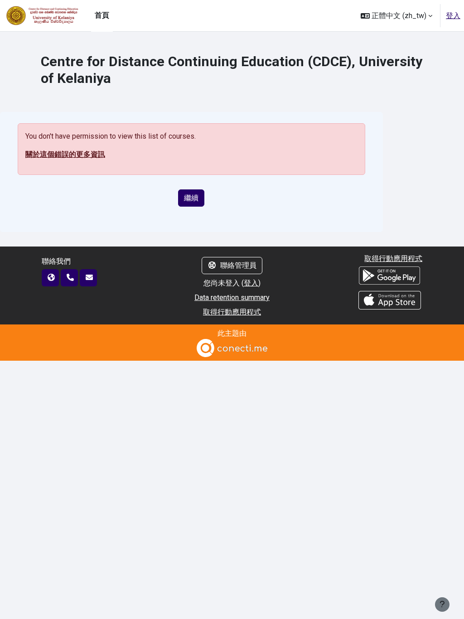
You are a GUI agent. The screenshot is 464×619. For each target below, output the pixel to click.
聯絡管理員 (238, 265)
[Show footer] (442, 604)
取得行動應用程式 (232, 312)
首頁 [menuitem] (102, 15)
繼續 (191, 197)
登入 (453, 15)
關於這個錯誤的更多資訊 (65, 154)
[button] (396, 15)
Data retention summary (232, 297)
